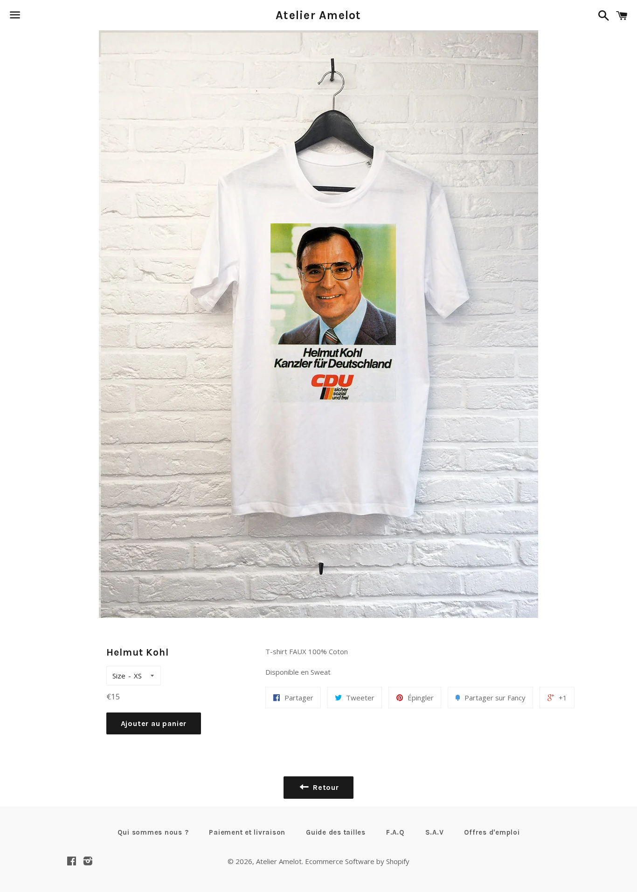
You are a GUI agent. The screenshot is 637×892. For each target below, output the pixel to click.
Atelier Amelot (318, 15)
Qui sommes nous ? (153, 832)
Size (118, 675)
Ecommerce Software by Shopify (357, 861)
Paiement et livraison (247, 832)
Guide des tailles (336, 832)
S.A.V (434, 832)
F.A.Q (395, 832)
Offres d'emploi (491, 832)
